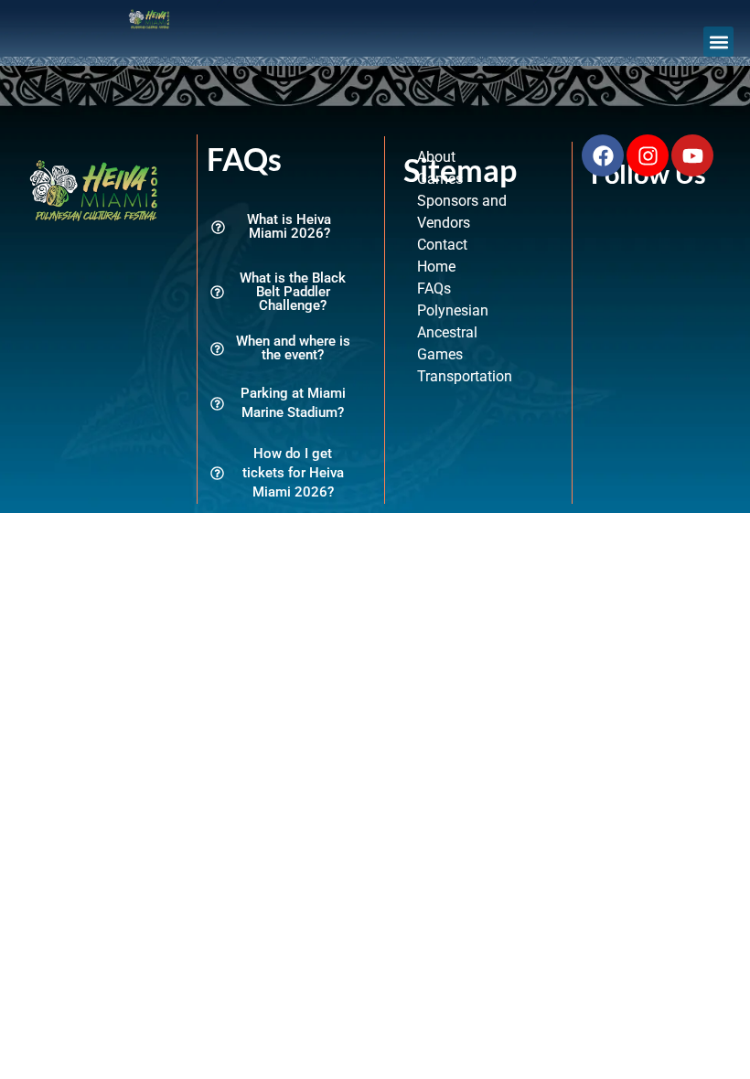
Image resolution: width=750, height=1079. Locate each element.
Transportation (464, 376)
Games (440, 178)
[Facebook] (603, 155)
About (436, 157)
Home (436, 266)
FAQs (434, 288)
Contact (442, 244)
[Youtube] (692, 155)
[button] (718, 42)
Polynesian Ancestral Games (452, 332)
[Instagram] (648, 155)
